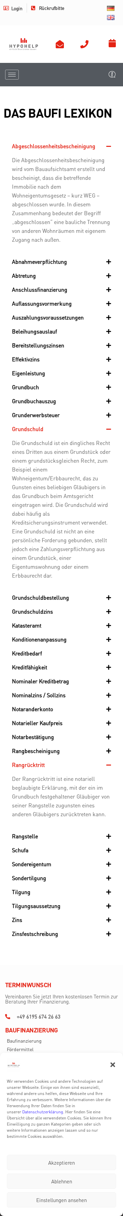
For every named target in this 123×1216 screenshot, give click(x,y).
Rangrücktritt (28, 764)
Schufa (20, 850)
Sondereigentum (31, 864)
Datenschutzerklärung (42, 1111)
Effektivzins (26, 359)
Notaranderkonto (32, 709)
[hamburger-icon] (12, 75)
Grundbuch (25, 387)
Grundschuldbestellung (40, 597)
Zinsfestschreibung (35, 933)
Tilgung (21, 891)
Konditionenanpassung (39, 639)
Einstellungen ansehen (61, 1200)
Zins (17, 919)
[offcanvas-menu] (112, 74)
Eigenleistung (28, 373)
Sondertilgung (29, 877)
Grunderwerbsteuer (36, 414)
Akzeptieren (61, 1162)
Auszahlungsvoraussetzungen (48, 317)
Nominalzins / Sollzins (39, 695)
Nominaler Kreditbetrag (40, 681)
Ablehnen (61, 1181)
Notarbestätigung (33, 736)
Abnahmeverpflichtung (39, 261)
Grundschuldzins (32, 611)
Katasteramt (26, 625)
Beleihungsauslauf (34, 331)
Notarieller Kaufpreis (37, 722)
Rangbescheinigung (36, 750)
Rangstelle (25, 836)
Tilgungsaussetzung (36, 905)
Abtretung (24, 275)
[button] (112, 1064)
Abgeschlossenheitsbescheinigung (53, 146)
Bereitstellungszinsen (38, 345)
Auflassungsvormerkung (42, 303)
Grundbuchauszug (34, 401)
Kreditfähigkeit (29, 667)
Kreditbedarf (27, 653)
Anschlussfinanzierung (39, 289)
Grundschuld (27, 428)
